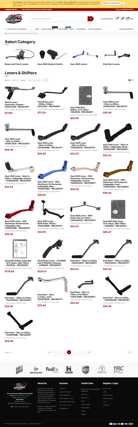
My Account (106, 388)
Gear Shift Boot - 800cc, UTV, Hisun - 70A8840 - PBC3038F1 (81, 109)
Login (104, 392)
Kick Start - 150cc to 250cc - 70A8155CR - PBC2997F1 (116, 261)
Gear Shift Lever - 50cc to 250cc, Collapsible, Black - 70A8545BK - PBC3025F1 (116, 146)
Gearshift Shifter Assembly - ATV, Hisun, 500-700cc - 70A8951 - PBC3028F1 (18, 263)
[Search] (91, 18)
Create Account (108, 395)
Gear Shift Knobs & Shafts (50, 64)
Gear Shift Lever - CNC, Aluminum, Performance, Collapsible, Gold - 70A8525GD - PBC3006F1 (116, 183)
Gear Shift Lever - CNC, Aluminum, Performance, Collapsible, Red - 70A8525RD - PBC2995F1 (17, 224)
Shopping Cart (63, 408)
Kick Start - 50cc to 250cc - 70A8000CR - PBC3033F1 (116, 299)
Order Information (64, 395)
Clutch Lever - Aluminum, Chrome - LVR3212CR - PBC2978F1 (17, 104)
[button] (117, 18)
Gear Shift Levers (78, 64)
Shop (104, 401)
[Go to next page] (84, 352)
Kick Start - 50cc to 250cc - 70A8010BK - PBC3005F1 (18, 333)
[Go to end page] (89, 352)
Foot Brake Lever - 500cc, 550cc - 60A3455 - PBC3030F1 (49, 104)
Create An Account (65, 392)
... (79, 352)
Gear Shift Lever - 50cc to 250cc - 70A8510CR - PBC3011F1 (115, 104)
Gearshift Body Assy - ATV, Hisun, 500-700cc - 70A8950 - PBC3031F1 (115, 223)
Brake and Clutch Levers (16, 64)
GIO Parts (84, 394)
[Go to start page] (49, 352)
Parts (82, 401)
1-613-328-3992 (23, 406)
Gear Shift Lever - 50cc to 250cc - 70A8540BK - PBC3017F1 (50, 145)
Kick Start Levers (111, 64)
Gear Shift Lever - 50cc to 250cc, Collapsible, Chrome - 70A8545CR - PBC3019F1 (18, 178)
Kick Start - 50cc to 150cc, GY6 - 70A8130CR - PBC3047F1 (50, 296)
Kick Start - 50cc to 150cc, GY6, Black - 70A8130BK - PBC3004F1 (82, 294)
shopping (106, 405)
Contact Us (62, 388)
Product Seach (85, 404)
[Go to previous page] (54, 352)
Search (83, 411)
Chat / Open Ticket (65, 405)
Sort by (23, 80)
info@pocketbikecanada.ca (22, 403)
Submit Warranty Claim (66, 398)
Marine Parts (85, 398)
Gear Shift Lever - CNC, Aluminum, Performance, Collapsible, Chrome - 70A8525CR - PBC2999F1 (83, 179)
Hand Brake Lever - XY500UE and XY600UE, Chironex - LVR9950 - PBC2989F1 (52, 263)
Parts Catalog (85, 407)
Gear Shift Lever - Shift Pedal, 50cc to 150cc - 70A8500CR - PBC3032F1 (83, 217)
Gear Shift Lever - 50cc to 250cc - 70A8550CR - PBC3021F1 (82, 145)
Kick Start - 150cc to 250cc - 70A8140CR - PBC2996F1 (83, 261)
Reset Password (108, 398)
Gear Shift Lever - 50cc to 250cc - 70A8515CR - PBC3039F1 (17, 141)
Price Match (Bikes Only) (67, 401)
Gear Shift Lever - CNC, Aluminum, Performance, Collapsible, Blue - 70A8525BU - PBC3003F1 (50, 185)
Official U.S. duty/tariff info (111, 3)
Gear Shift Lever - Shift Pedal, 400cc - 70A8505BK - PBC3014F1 (50, 223)
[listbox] (35, 80)
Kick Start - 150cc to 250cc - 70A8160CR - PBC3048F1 (18, 299)
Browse (83, 414)
